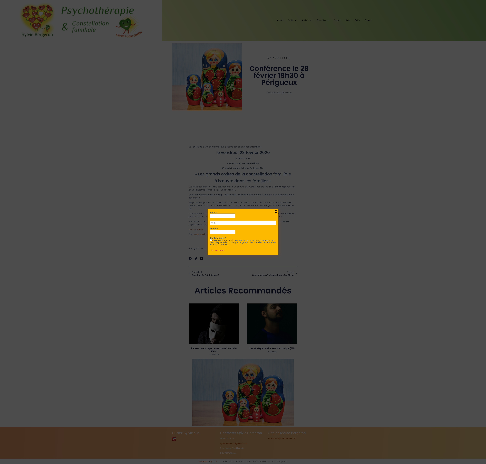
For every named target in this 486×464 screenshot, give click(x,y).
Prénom (214, 213)
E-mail (214, 229)
